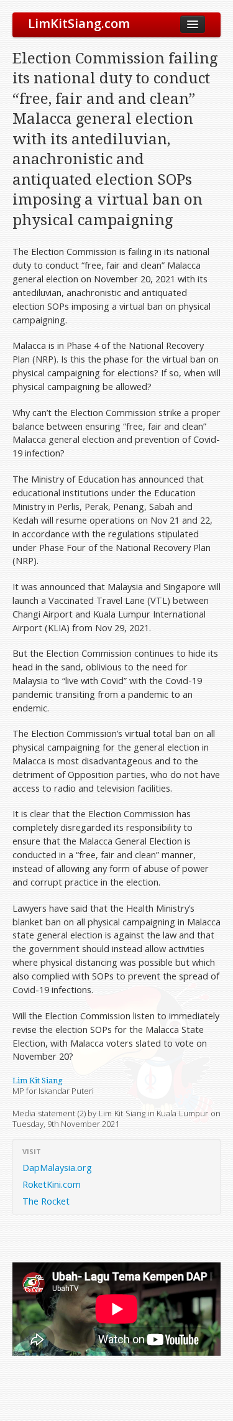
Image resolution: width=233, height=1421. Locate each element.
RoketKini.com (51, 1184)
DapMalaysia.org (57, 1167)
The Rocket (46, 1201)
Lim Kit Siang (37, 1080)
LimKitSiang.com (79, 23)
